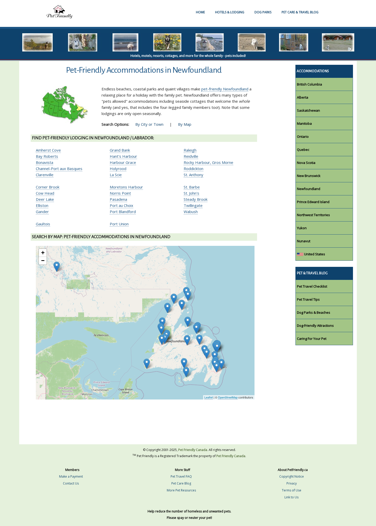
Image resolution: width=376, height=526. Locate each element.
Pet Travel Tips (308, 299)
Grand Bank (120, 150)
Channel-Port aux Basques (59, 168)
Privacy (291, 483)
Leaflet (208, 397)
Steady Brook (195, 199)
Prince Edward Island (313, 201)
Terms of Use (291, 490)
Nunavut (303, 241)
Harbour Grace (123, 162)
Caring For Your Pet (311, 338)
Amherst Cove (48, 150)
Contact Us (71, 483)
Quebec (303, 149)
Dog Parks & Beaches (313, 312)
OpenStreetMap (228, 397)
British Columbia (309, 84)
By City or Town (149, 124)
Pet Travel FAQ (181, 476)
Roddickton (193, 168)
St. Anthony (193, 174)
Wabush (191, 211)
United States (314, 254)
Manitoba (304, 123)
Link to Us (291, 497)
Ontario (303, 136)
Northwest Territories (313, 215)
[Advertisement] (144, 427)
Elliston (42, 205)
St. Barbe (192, 187)
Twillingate (193, 205)
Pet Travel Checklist (312, 286)
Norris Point (120, 193)
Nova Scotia (306, 162)
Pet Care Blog (181, 483)
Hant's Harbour (123, 156)
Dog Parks (263, 12)
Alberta (302, 97)
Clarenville (44, 174)
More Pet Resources (181, 490)
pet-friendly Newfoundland (224, 88)
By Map (184, 124)
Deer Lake (45, 199)
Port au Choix (121, 205)
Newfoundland (308, 188)
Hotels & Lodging (229, 12)
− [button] (43, 260)
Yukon (302, 228)
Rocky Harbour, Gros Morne (208, 162)
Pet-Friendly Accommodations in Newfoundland (144, 70)
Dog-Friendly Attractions (315, 325)
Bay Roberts (47, 156)
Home (200, 12)
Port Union (119, 223)
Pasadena (118, 199)
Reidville (191, 156)
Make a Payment (71, 476)
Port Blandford (123, 211)
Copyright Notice (291, 476)
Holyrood (118, 168)
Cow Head (45, 193)
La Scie (116, 174)
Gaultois (43, 223)
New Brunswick (308, 175)
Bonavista (44, 162)
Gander (42, 211)
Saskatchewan (308, 110)
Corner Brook (47, 187)
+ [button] (43, 252)
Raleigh (190, 150)
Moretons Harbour (126, 187)
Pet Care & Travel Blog (300, 12)
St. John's (191, 193)
